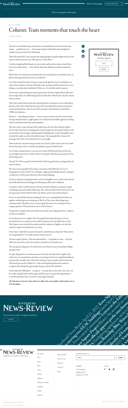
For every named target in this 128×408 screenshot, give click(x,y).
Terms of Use (105, 401)
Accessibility (121, 401)
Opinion (39, 374)
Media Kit (60, 363)
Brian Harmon (16, 36)
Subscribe (10, 319)
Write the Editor (61, 355)
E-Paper (39, 391)
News (38, 357)
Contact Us (60, 367)
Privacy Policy (113, 401)
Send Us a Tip (61, 359)
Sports (39, 362)
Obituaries (40, 378)
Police (38, 366)
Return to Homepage (94, 4)
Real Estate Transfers (43, 383)
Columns (17, 24)
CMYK (21, 402)
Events (39, 370)
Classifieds (40, 387)
